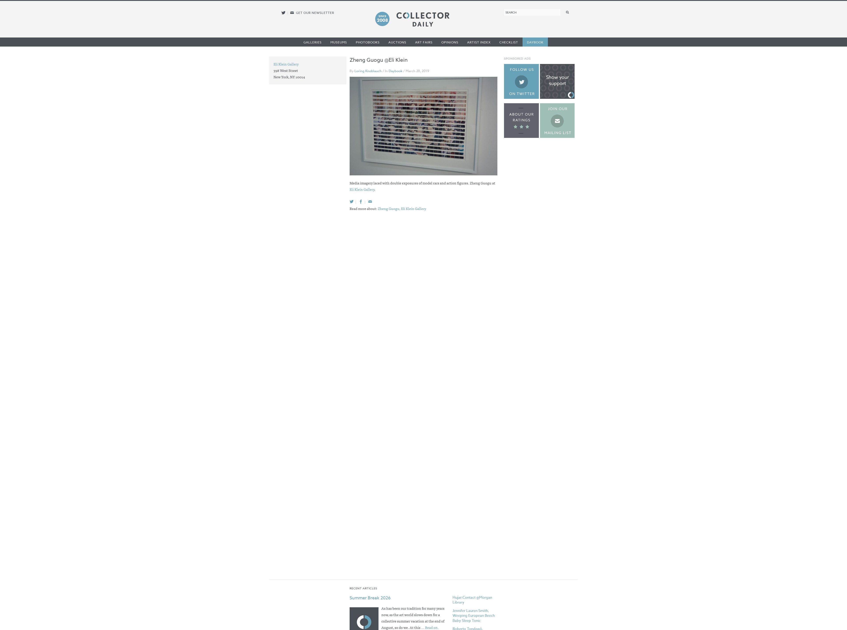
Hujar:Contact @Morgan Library (472, 600)
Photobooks (368, 42)
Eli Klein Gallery (362, 189)
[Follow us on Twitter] (283, 12)
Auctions (397, 42)
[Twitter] (352, 201)
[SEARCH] (567, 12)
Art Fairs (424, 42)
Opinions (449, 42)
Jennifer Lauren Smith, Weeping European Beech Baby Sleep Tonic (474, 615)
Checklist (508, 42)
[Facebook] (361, 201)
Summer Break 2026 (370, 598)
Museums (338, 42)
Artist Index (479, 42)
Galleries (313, 42)
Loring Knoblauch (368, 71)
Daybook (535, 42)
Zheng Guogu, (389, 208)
